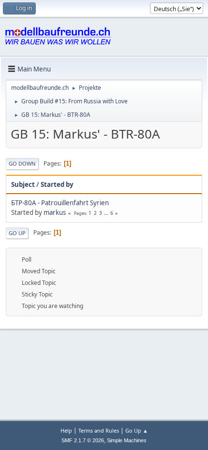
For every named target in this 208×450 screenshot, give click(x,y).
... (107, 213)
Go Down (22, 163)
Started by (57, 184)
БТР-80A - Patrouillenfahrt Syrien (60, 202)
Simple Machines (127, 440)
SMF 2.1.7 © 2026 (82, 440)
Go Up (17, 233)
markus (55, 212)
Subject (23, 184)
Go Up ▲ (136, 430)
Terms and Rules (98, 430)
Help (66, 430)
